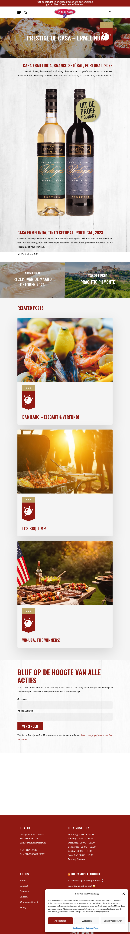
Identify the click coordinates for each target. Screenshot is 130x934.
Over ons (24, 891)
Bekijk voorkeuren (113, 920)
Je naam (22, 699)
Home (23, 880)
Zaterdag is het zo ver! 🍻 (81, 886)
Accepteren (60, 920)
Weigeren (87, 920)
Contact (24, 886)
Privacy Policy (92, 928)
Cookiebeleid (78, 928)
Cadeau (24, 896)
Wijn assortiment (29, 902)
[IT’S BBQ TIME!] (65, 483)
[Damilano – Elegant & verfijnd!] (65, 371)
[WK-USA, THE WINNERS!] (65, 594)
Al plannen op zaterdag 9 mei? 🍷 (86, 880)
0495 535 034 (30, 838)
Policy (23, 907)
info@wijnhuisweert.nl (34, 842)
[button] (123, 893)
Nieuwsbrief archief (86, 874)
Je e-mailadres (25, 710)
